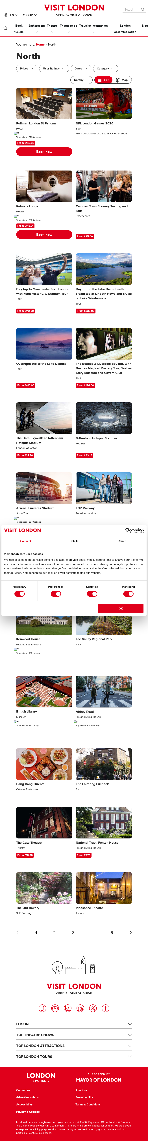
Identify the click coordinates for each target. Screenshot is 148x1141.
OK (121, 608)
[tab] (103, 79)
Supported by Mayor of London (98, 1077)
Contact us (23, 1090)
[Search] (143, 8)
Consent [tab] (25, 541)
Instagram (67, 1008)
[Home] (5, 28)
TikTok (42, 1008)
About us (81, 1090)
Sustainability (84, 1097)
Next (130, 932)
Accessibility (24, 1104)
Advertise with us (27, 1097)
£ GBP (28, 15)
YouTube (55, 1008)
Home (40, 44)
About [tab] (122, 541)
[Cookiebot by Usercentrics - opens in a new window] (128, 530)
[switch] (56, 594)
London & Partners (41, 1077)
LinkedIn (80, 1008)
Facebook (105, 1008)
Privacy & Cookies (28, 1111)
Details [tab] (74, 541)
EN (12, 15)
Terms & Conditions (88, 1104)
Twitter (93, 1008)
